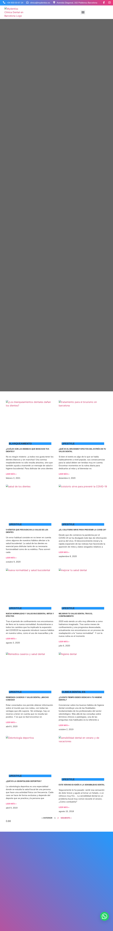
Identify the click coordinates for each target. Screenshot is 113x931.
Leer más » (11, 474)
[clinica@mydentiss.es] (27, 2)
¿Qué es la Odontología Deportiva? (23, 781)
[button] (82, 12)
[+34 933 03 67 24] (4, 2)
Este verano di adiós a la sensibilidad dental (82, 785)
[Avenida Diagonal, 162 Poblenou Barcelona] (54, 2)
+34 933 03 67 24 (15, 2)
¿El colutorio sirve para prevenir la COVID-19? (82, 530)
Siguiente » (66, 818)
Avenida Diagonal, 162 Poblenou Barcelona (77, 2)
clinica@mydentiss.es (40, 2)
